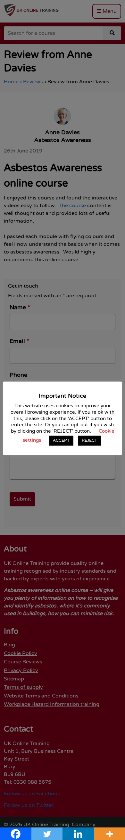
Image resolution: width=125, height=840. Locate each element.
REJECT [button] (89, 440)
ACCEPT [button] (61, 440)
